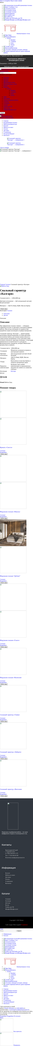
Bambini (13, 40)
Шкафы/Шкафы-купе (10, 109)
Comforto (13, 41)
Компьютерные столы (10, 84)
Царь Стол (7, 108)
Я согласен (17, 1016)
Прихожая (7, 98)
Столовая (6, 103)
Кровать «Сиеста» (6, 447)
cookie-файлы (20, 1008)
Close (1, 929)
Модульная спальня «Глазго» (10, 640)
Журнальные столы (9, 82)
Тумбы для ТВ (8, 106)
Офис (5, 97)
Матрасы (6, 87)
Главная (2, 284)
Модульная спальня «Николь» (10, 512)
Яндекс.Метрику (9, 1008)
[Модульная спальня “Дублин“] (13, 545)
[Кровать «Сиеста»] (13, 417)
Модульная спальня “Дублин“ (10, 576)
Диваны (6, 81)
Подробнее (7, 1016)
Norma (12, 45)
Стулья (6, 105)
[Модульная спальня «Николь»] (13, 481)
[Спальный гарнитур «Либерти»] (13, 748)
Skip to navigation (5, 1)
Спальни (6, 101)
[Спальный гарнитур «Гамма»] (13, 711)
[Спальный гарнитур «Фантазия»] (13, 786)
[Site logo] (11, 71)
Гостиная (6, 77)
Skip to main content (16, 1)
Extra (12, 43)
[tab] (7, 313)
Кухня (5, 85)
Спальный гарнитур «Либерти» (10, 752)
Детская (6, 79)
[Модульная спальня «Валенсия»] (13, 674)
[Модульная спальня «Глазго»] (13, 610)
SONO (9, 38)
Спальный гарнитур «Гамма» (10, 715)
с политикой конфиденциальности (18, 1009)
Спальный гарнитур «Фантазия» (11, 789)
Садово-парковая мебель (11, 100)
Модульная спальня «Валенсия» (11, 677)
